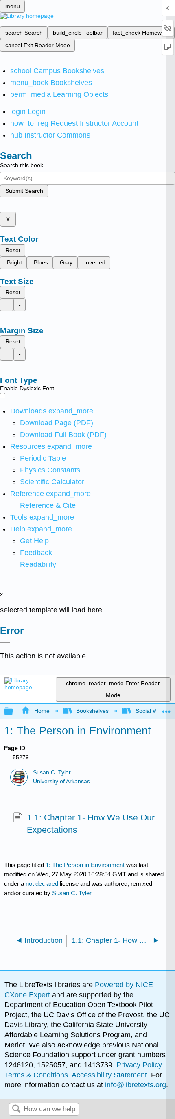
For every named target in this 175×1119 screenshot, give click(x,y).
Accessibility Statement (109, 1075)
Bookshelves (92, 711)
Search (16, 1109)
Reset (12, 250)
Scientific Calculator (52, 482)
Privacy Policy (139, 1065)
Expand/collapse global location (166, 709)
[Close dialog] (5, 642)
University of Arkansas (61, 781)
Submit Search (24, 191)
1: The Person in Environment (85, 864)
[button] (36, 553)
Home (42, 711)
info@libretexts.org (134, 1085)
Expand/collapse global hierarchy (14, 711)
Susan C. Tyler (52, 772)
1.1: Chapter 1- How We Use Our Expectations (91, 823)
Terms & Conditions (36, 1075)
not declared (43, 883)
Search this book (21, 165)
